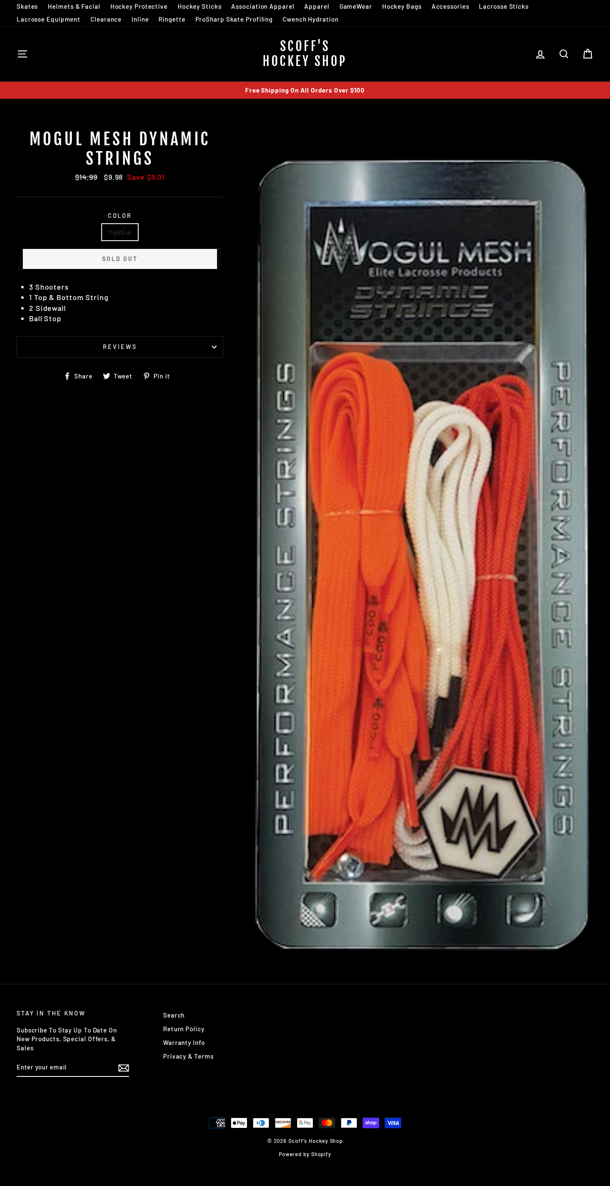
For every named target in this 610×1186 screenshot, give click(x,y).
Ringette (172, 19)
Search (174, 1015)
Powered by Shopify (305, 1154)
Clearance (106, 19)
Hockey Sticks (200, 6)
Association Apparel (262, 6)
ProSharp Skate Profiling (234, 19)
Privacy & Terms (188, 1056)
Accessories (450, 6)
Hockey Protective (139, 6)
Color (120, 215)
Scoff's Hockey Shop (305, 54)
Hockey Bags (402, 6)
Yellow (120, 232)
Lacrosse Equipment (49, 19)
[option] (305, 90)
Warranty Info (184, 1042)
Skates (27, 6)
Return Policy (184, 1028)
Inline (140, 19)
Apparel (316, 6)
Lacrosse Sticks (504, 6)
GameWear (355, 6)
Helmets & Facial (74, 6)
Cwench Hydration (310, 19)
